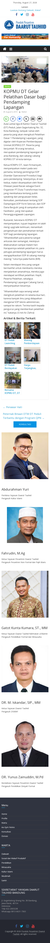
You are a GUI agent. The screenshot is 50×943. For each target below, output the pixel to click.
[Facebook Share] (13, 119)
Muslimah (6, 876)
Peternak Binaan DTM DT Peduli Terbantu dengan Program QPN (23, 416)
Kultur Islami (7, 871)
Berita (7, 86)
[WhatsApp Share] (6, 119)
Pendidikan (6, 862)
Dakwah (5, 854)
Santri (4, 880)
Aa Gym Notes (8, 827)
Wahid (24, 112)
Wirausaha (6, 867)
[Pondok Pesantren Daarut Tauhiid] (5, 49)
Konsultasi (6, 831)
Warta (4, 822)
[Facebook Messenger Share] (19, 119)
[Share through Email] (33, 119)
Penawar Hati (12, 407)
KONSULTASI (25, 424)
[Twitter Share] (26, 119)
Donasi (5, 836)
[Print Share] (39, 119)
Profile (4, 818)
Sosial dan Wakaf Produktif (14, 858)
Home (4, 814)
